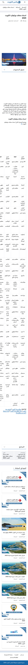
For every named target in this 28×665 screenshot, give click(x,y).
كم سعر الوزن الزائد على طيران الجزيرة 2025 (21, 456)
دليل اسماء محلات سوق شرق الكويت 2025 (8, 456)
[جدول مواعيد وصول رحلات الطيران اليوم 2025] (14, 614)
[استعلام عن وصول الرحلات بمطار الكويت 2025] (14, 482)
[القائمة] (24, 2)
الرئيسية (24, 7)
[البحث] (3, 2)
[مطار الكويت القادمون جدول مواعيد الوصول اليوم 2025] (14, 505)
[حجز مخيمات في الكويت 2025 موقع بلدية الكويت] (14, 528)
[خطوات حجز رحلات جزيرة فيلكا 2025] (14, 571)
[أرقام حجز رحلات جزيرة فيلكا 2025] (14, 592)
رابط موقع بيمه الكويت (16, 411)
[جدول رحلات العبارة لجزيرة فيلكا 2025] (14, 550)
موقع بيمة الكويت (16, 409)
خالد (21, 20)
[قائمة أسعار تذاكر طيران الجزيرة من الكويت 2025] (14, 637)
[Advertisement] (14, 37)
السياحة (18, 7)
